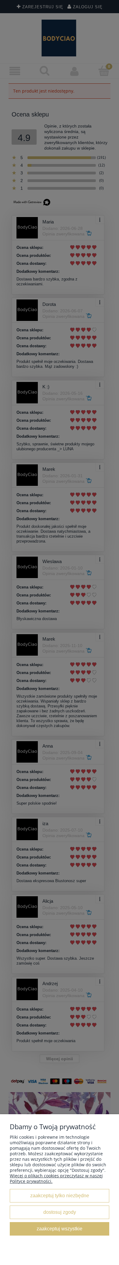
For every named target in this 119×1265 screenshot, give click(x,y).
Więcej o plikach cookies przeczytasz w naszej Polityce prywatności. (56, 1178)
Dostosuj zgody (59, 1212)
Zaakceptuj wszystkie (59, 1228)
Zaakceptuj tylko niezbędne (59, 1195)
